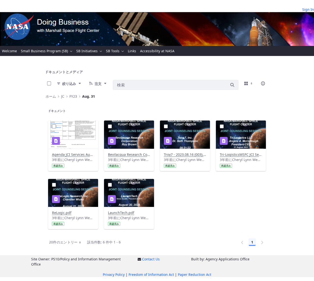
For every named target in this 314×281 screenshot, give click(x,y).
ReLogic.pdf (61, 212)
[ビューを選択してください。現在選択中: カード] (248, 83)
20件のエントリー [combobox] (63, 242)
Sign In (308, 9)
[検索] (232, 85)
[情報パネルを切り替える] (263, 83)
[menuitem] (9, 51)
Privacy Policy (114, 274)
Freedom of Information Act (151, 274)
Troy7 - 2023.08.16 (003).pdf (185, 154)
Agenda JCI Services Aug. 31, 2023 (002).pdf (73, 154)
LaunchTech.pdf (121, 212)
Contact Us (151, 259)
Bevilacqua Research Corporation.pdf (129, 154)
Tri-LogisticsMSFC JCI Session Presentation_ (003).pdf (241, 154)
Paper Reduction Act (194, 274)
